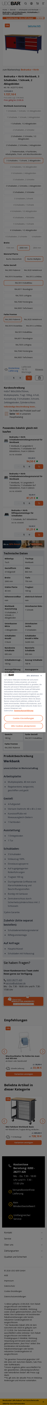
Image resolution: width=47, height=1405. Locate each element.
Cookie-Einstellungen (23, 718)
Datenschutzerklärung (23, 710)
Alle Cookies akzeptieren (23, 726)
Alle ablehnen (33, 676)
